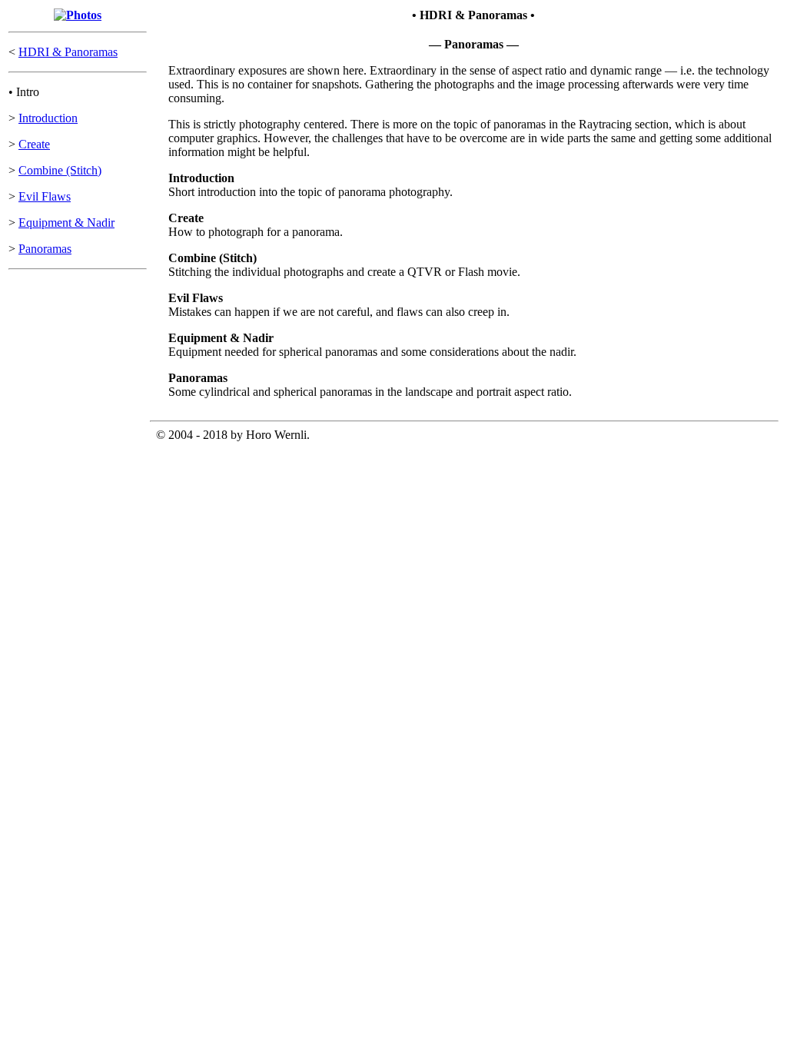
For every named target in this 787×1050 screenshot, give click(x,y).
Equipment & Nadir (66, 222)
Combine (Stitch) (59, 170)
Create (34, 144)
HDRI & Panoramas (68, 51)
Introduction (48, 118)
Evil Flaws (44, 196)
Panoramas (44, 248)
